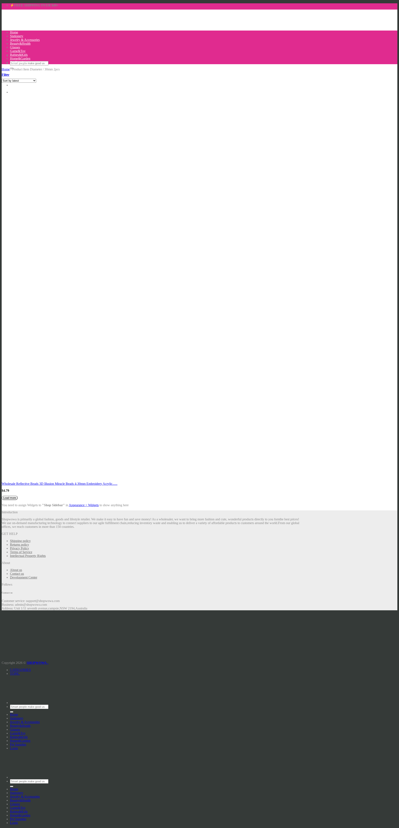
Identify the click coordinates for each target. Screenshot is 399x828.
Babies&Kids (19, 55)
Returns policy (19, 544)
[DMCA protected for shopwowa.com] (9, 655)
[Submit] (11, 712)
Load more (9, 497)
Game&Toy (18, 51)
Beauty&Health (20, 43)
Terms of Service (21, 552)
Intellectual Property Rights (28, 556)
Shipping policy (20, 541)
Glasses (15, 47)
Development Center (23, 577)
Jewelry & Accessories (25, 40)
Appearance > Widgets (84, 505)
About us (16, 570)
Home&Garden (20, 58)
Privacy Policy (19, 548)
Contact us (17, 573)
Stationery (16, 36)
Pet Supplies (18, 62)
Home (14, 32)
